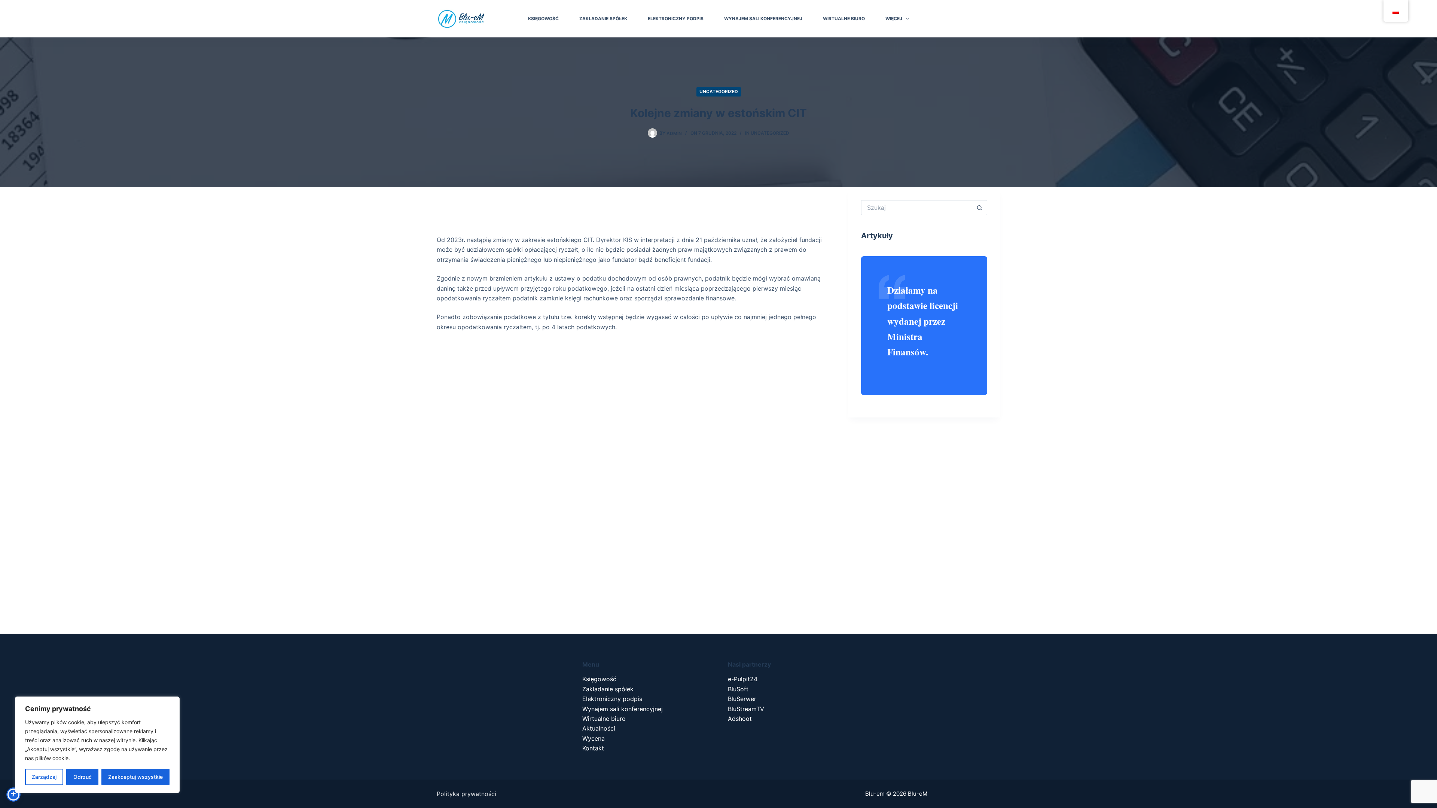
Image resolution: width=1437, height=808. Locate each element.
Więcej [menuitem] (893, 18)
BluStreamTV (746, 709)
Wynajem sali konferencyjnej (622, 709)
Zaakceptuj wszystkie (135, 777)
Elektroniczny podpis (612, 699)
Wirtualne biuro (604, 718)
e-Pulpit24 (742, 679)
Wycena (593, 738)
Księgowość (599, 679)
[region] (97, 745)
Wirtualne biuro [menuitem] (844, 18)
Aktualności (598, 728)
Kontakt (593, 748)
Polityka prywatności (466, 794)
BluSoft (738, 689)
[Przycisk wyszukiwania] (979, 207)
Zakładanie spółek (608, 689)
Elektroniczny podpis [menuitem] (676, 18)
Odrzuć (82, 777)
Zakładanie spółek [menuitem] (603, 18)
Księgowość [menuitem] (543, 18)
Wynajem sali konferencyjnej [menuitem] (763, 18)
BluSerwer (742, 699)
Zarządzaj (44, 777)
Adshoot (740, 718)
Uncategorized (718, 91)
